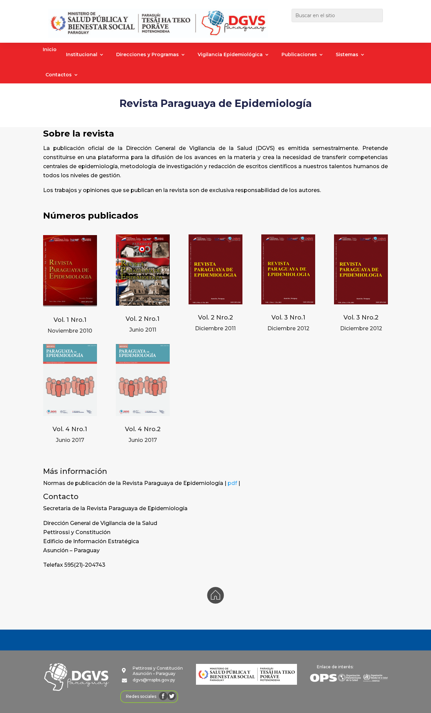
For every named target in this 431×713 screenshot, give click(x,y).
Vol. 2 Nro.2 (215, 317)
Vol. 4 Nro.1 (70, 429)
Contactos (58, 75)
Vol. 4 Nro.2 (143, 429)
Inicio (50, 49)
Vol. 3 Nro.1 (288, 317)
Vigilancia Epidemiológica (230, 55)
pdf (232, 483)
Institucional (81, 55)
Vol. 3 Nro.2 (360, 317)
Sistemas (347, 55)
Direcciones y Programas (147, 55)
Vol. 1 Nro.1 (70, 320)
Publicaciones (299, 55)
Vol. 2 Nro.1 (143, 319)
